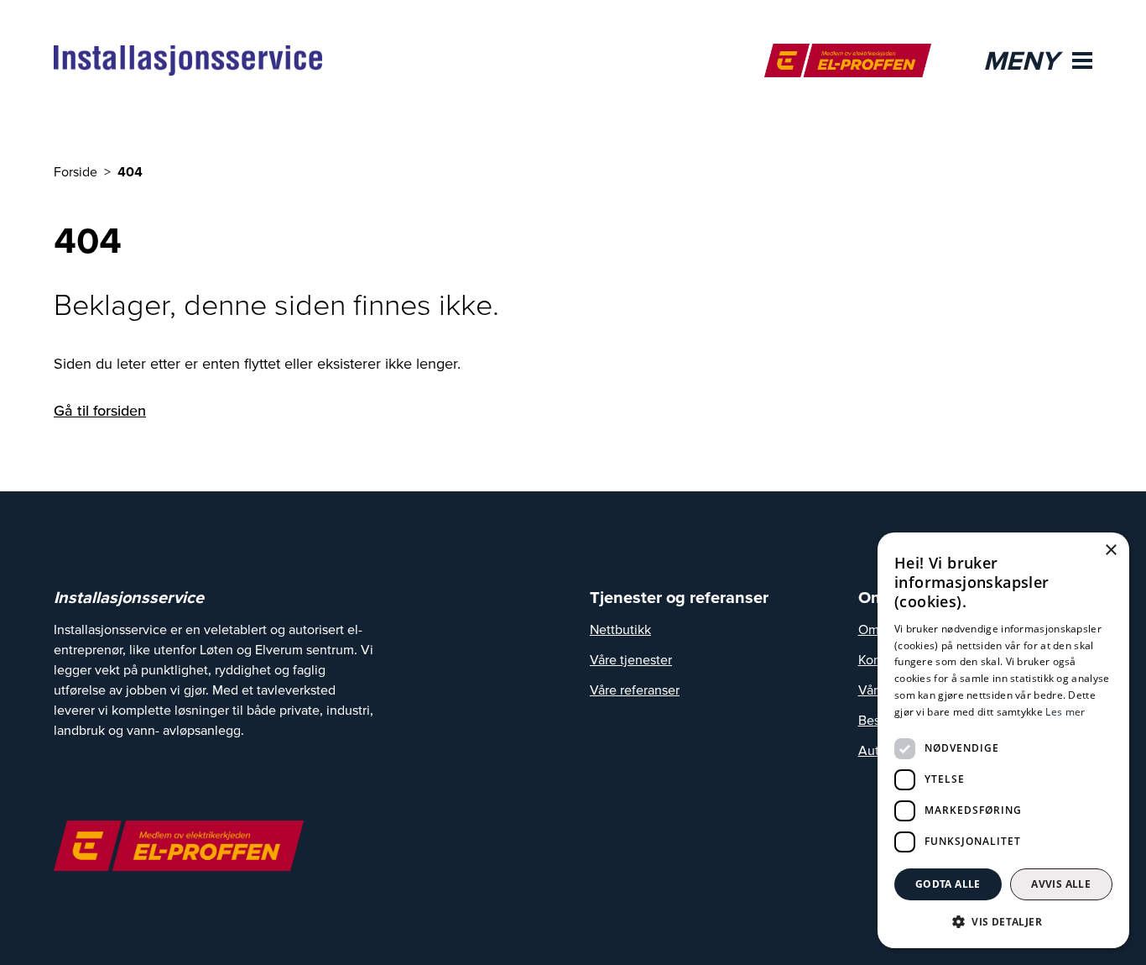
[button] (1003, 921)
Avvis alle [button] (1061, 884)
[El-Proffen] (847, 60)
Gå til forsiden (100, 410)
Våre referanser (635, 689)
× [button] (1110, 550)
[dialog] (1003, 740)
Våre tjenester (631, 659)
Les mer (1065, 712)
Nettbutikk (620, 629)
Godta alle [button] (948, 884)
